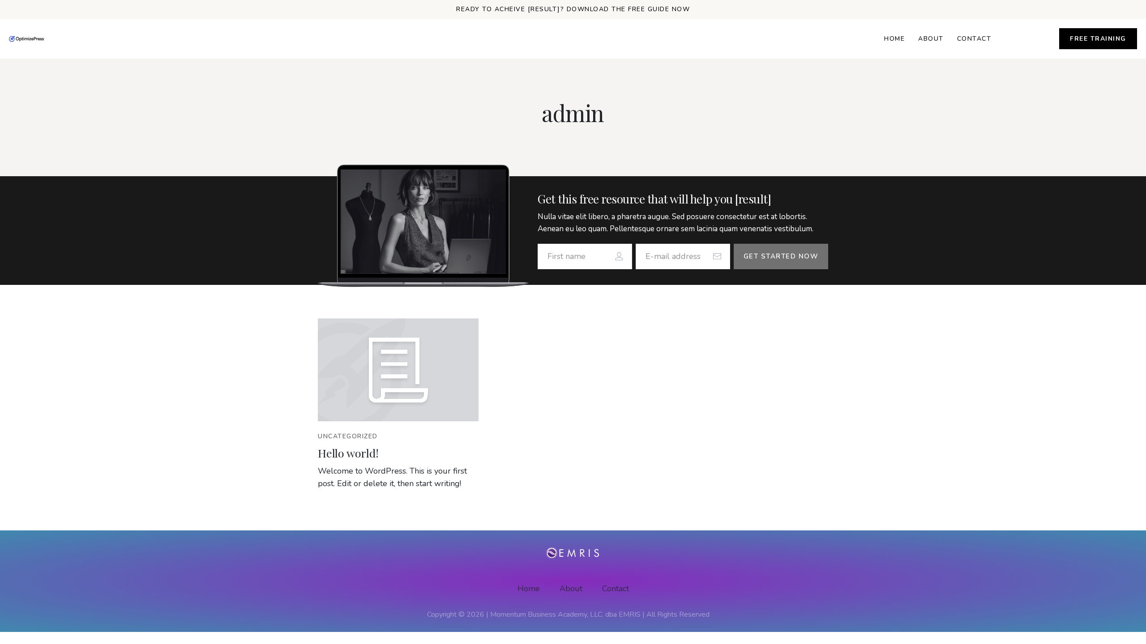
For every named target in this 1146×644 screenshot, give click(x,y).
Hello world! (348, 452)
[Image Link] (398, 369)
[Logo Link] (27, 39)
